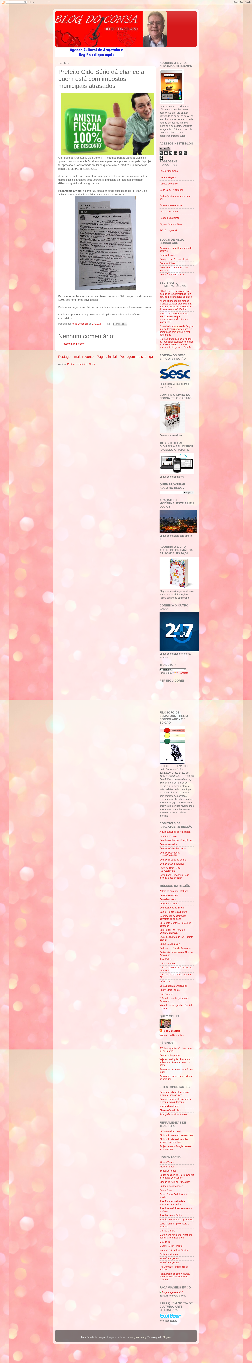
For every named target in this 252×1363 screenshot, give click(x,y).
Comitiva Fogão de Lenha (173, 859)
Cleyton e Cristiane (169, 903)
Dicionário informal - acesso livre (176, 1135)
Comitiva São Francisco (172, 863)
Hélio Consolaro (171, 1031)
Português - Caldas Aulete (173, 1114)
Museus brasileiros (169, 1106)
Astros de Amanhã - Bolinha (174, 891)
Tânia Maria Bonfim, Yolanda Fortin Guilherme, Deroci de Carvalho (175, 1276)
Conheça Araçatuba (170, 1055)
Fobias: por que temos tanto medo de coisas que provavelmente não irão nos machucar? (174, 317)
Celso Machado (168, 899)
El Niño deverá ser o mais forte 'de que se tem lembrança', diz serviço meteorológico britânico (176, 294)
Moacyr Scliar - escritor (171, 1246)
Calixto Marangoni (169, 895)
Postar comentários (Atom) (81, 364)
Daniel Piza (166, 1190)
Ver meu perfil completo (172, 1035)
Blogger (167, 1337)
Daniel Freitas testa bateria (173, 912)
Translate (183, 673)
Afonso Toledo (167, 1162)
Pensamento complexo (171, 205)
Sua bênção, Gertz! (169, 1258)
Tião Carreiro (166, 994)
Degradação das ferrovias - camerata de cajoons (174, 917)
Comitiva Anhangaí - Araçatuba (176, 840)
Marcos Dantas (167, 1230)
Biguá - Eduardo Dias (171, 224)
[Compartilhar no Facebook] (122, 324)
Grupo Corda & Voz (170, 944)
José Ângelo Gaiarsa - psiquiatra (176, 1219)
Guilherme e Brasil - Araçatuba (175, 948)
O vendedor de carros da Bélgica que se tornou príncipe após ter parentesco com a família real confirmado (177, 330)
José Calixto (166, 959)
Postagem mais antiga (136, 357)
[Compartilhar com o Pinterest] (125, 324)
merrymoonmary (138, 1337)
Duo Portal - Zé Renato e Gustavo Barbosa (172, 931)
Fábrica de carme (169, 183)
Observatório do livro (170, 1110)
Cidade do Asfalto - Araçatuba (175, 1182)
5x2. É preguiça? (168, 230)
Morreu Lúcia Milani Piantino (174, 1250)
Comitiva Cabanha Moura (173, 848)
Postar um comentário (73, 343)
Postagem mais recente (76, 357)
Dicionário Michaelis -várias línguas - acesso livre (174, 1140)
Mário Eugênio (167, 963)
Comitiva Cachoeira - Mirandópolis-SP (170, 854)
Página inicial (107, 357)
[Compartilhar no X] (119, 324)
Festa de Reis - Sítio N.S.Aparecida (170, 869)
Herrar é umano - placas (172, 274)
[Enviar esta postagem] (108, 323)
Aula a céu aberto (169, 211)
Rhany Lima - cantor (170, 990)
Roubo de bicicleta (169, 218)
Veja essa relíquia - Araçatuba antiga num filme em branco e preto (175, 1062)
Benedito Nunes (168, 1170)
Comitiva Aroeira (168, 844)
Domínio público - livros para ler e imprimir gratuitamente (176, 1100)
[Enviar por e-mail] (114, 324)
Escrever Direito (168, 263)
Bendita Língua (167, 255)
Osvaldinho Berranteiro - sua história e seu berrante (174, 876)
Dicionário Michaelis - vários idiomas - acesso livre (174, 1093)
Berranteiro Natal (168, 836)
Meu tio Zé (165, 1242)
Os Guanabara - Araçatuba (173, 985)
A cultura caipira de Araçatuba (175, 831)
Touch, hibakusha (169, 171)
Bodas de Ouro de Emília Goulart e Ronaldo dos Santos (177, 1176)
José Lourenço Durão (171, 1215)
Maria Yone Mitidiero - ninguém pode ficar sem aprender (176, 1236)
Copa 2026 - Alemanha (171, 190)
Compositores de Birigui (172, 907)
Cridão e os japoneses (171, 1186)
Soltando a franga (169, 1254)
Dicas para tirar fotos (170, 1131)
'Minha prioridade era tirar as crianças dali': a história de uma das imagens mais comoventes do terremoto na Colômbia (176, 305)
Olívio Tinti (165, 981)
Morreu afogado (168, 177)
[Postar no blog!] (117, 324)
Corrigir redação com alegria (174, 259)
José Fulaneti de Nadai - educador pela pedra (172, 1202)
